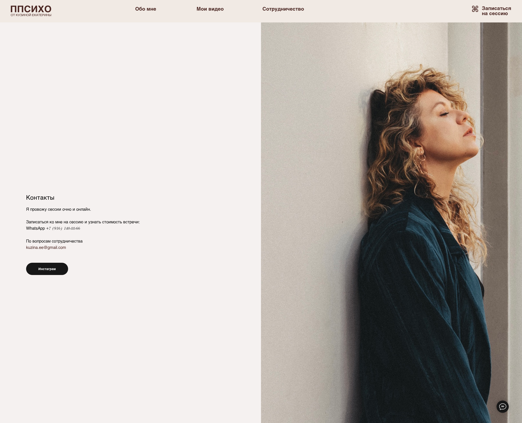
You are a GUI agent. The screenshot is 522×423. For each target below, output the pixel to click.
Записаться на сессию (496, 10)
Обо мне (145, 9)
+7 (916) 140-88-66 (63, 228)
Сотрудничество (283, 9)
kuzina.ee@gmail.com (46, 247)
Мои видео (210, 9)
